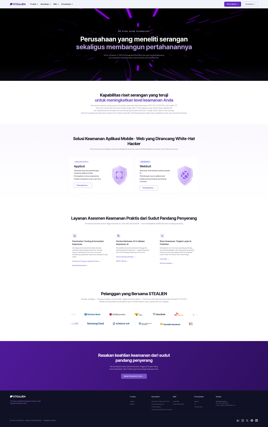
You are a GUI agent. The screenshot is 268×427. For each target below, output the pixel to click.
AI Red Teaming (121, 261)
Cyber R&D (163, 259)
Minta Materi (231, 4)
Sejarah (196, 401)
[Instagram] (242, 420)
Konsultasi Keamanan (79, 265)
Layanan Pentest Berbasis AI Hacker (161, 409)
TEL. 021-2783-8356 (222, 403)
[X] (247, 420)
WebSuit (132, 404)
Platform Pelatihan (166, 263)
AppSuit (132, 401)
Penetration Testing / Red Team (160, 401)
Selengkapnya (82, 185)
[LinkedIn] (256, 420)
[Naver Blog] (238, 420)
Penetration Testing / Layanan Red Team (85, 261)
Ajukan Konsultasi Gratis (133, 376)
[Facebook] (251, 420)
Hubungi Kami (198, 407)
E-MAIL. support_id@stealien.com (225, 405)
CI (195, 404)
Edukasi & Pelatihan (178, 404)
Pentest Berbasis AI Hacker (125, 257)
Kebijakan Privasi (50, 420)
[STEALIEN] (17, 4)
